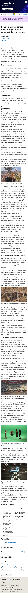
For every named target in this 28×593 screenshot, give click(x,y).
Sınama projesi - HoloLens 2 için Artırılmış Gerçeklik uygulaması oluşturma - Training (12, 565)
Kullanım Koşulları (18, 589)
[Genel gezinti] (1, 14)
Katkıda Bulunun (4, 587)
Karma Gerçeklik (14, 23)
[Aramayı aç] (19, 14)
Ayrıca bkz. (4, 43)
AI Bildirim (3, 585)
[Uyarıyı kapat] (26, 2)
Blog (17, 585)
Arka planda (4, 40)
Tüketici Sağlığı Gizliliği (6, 589)
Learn (2, 23)
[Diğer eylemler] (26, 23)
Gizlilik (11, 587)
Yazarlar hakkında (6, 42)
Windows (7, 23)
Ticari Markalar (4, 591)
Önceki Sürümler (11, 585)
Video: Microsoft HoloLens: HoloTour (13, 542)
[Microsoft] (14, 14)
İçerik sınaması (5, 38)
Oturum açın (24, 14)
